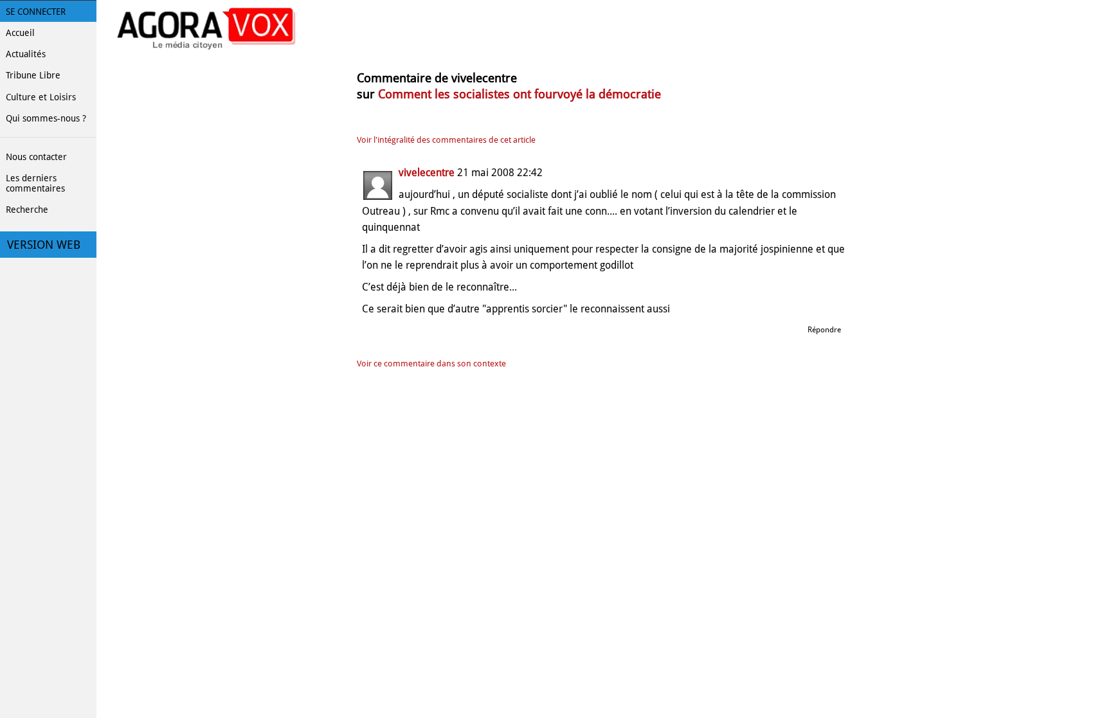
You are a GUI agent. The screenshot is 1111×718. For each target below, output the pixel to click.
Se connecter (36, 11)
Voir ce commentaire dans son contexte (431, 363)
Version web (43, 244)
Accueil (20, 33)
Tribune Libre (33, 75)
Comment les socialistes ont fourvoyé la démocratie (519, 94)
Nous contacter (36, 157)
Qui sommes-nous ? (46, 118)
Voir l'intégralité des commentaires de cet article (446, 140)
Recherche (27, 209)
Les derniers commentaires (35, 183)
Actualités (26, 54)
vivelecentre (428, 172)
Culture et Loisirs (41, 97)
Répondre (824, 329)
